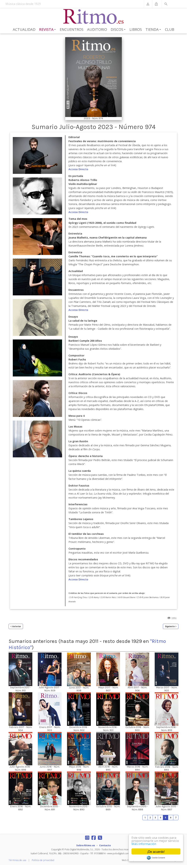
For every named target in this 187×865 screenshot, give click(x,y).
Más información (143, 844)
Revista (48, 29)
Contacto (105, 845)
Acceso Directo (78, 169)
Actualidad (24, 29)
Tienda (154, 29)
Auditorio (97, 29)
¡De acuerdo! (156, 851)
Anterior (16, 626)
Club (169, 29)
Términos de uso (17, 860)
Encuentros (71, 29)
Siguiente (170, 626)
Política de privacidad (43, 860)
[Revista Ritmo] (93, 16)
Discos (119, 29)
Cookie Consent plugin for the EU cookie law (156, 858)
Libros (135, 29)
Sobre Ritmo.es (85, 845)
